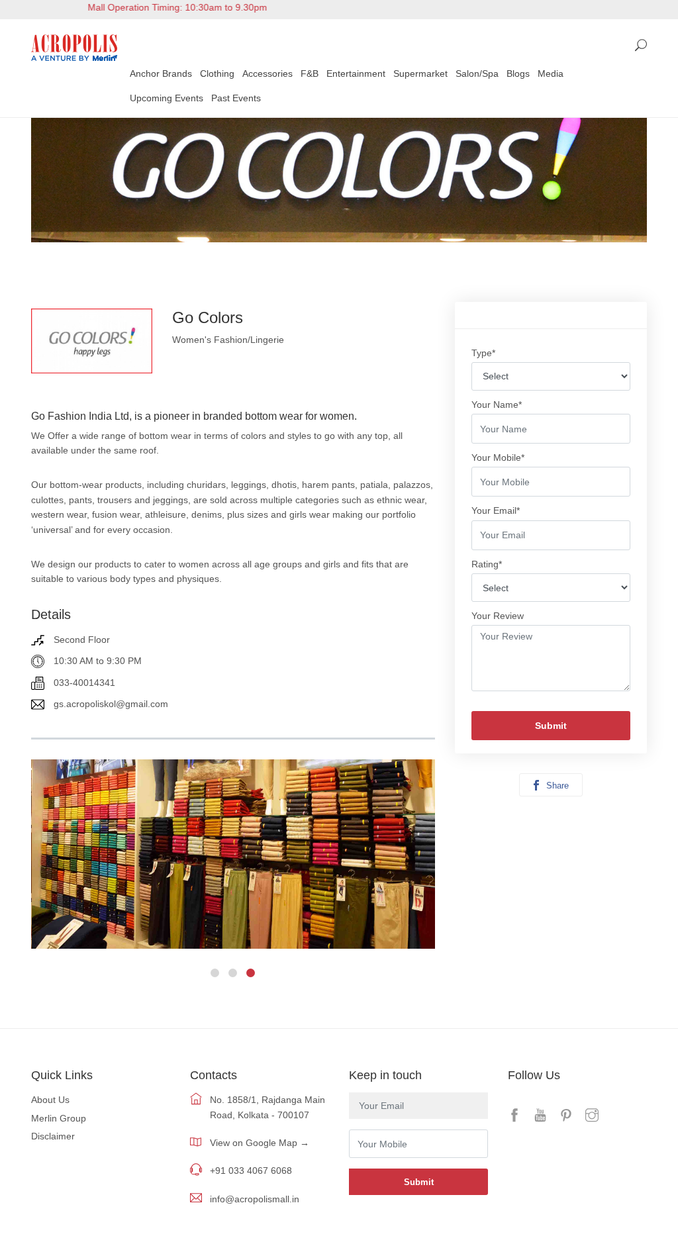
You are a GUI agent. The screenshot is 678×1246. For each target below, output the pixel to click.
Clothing (217, 73)
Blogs (518, 73)
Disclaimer (53, 1136)
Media (550, 73)
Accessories (267, 73)
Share (556, 786)
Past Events (236, 98)
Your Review (497, 615)
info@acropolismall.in (254, 1199)
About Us (50, 1099)
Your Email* (495, 510)
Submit (551, 725)
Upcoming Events (166, 98)
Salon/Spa (477, 73)
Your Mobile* (497, 457)
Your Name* (496, 404)
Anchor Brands (161, 73)
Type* (483, 353)
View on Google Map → (259, 1142)
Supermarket (420, 73)
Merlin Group (58, 1118)
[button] (215, 973)
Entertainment (355, 73)
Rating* (486, 564)
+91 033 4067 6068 (251, 1170)
